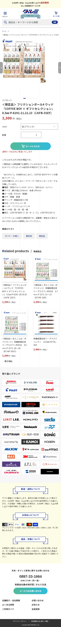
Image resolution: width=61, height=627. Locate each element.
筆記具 (29, 236)
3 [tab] (30, 98)
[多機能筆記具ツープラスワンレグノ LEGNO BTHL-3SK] (46, 323)
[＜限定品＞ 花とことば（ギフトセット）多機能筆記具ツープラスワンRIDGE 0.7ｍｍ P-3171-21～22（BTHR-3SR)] (46, 269)
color (4, 126)
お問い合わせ (38, 600)
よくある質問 (8, 604)
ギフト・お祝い (12, 236)
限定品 (42, 236)
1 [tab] (24, 98)
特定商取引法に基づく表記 (39, 621)
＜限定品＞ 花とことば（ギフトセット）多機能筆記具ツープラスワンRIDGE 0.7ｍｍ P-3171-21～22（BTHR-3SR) (45, 291)
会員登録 (36, 609)
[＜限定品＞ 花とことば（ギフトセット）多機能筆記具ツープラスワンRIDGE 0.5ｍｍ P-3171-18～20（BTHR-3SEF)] (15, 323)
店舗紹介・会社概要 (11, 600)
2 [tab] (27, 98)
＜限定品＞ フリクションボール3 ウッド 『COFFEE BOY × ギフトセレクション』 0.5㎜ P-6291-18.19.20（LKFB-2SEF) (14, 291)
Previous (1, 67)
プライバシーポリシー (20, 621)
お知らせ (36, 604)
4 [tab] (33, 98)
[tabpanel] (30, 61)
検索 (54, 22)
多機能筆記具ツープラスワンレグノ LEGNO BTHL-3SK (45, 341)
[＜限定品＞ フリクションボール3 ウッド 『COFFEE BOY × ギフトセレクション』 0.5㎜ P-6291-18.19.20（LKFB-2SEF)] (15, 269)
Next (59, 67)
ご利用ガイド (8, 609)
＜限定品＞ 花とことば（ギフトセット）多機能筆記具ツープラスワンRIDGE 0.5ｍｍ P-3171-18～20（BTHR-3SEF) (14, 345)
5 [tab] (36, 98)
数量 (4, 134)
